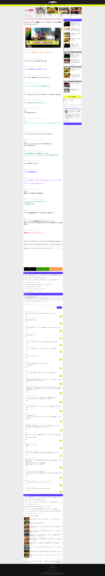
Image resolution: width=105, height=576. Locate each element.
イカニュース (42, 5)
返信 (61, 316)
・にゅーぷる (66, 102)
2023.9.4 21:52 (34, 395)
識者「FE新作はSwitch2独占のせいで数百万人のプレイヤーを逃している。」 (39, 284)
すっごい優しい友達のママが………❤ (31, 282)
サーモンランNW (31, 26)
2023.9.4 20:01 (34, 311)
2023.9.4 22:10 (34, 404)
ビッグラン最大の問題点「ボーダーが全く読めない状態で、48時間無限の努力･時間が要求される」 (45, 241)
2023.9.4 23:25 (35, 385)
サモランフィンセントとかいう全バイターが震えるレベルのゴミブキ (40, 248)
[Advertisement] (43, 258)
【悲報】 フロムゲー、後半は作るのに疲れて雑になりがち (35, 277)
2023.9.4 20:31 (34, 354)
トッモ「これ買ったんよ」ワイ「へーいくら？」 (34, 291)
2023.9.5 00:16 (34, 443)
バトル (55, 5)
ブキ (59, 5)
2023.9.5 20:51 (34, 480)
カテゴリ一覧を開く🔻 (72, 96)
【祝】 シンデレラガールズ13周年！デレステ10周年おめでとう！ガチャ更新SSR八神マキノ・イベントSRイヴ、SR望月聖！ (44, 279)
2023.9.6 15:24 (35, 318)
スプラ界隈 (49, 5)
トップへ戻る (52, 565)
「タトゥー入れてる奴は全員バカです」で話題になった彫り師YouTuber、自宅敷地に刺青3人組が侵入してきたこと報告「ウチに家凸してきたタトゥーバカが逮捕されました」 (44, 511)
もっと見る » (72, 64)
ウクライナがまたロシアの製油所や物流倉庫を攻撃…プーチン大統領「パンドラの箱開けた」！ (42, 508)
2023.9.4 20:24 (34, 333)
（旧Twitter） (68, 120)
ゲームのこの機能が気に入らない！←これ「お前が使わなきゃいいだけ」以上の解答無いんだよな (43, 275)
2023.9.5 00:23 (35, 346)
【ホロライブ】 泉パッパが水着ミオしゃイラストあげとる (35, 288)
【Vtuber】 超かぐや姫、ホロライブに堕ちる (33, 286)
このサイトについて (52, 567)
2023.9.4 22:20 (35, 377)
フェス (64, 5)
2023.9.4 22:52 (34, 413)
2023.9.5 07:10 (34, 458)
